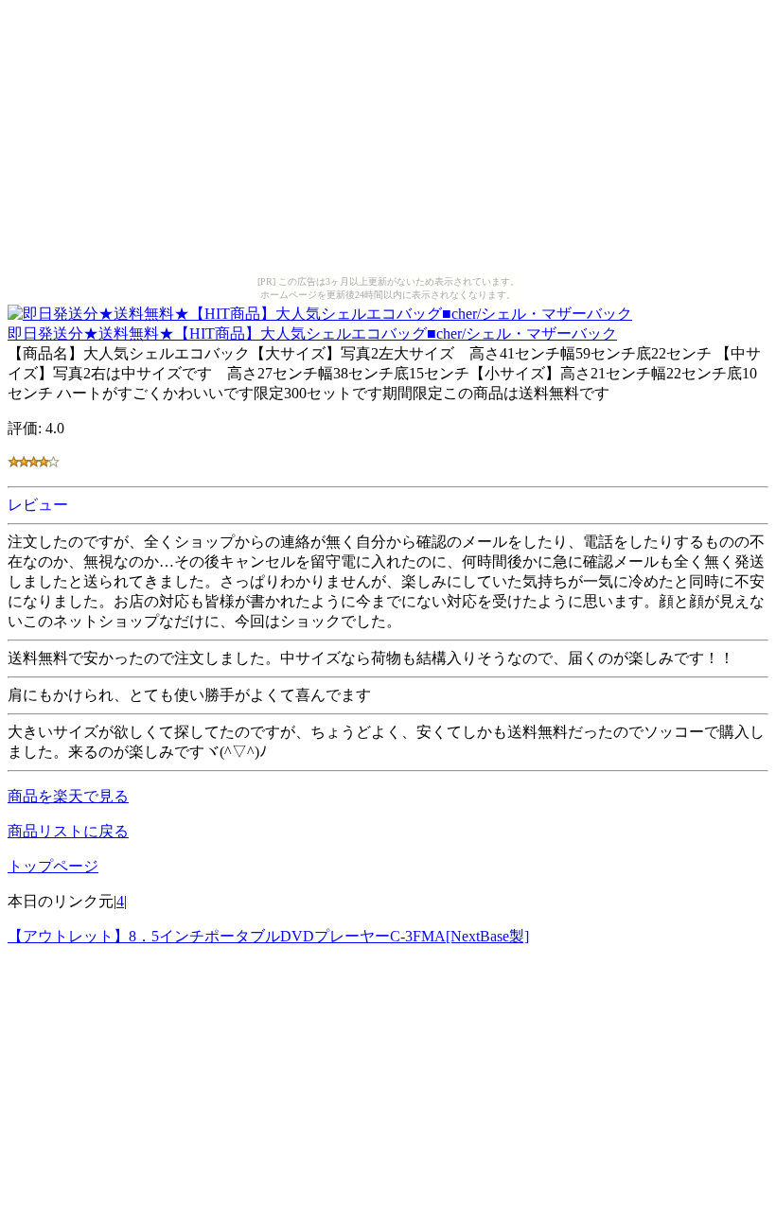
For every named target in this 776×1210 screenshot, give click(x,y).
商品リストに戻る (68, 831)
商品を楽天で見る (68, 796)
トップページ (53, 866)
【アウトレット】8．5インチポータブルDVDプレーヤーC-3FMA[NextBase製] (268, 936)
